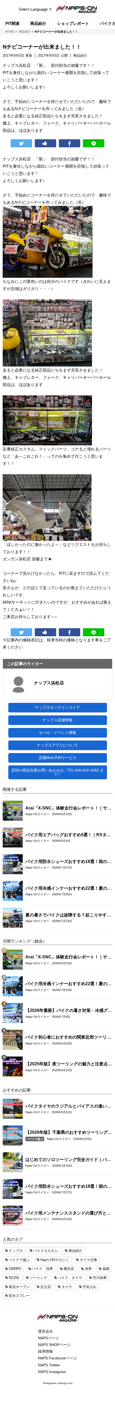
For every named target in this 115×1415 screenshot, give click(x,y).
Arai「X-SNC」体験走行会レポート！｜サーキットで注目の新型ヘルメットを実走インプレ (68, 808)
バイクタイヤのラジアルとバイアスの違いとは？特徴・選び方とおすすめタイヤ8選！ (68, 1106)
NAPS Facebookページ (57, 1358)
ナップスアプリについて (57, 745)
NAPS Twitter (49, 1365)
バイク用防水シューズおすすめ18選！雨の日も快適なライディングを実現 (68, 862)
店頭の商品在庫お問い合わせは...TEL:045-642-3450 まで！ (57, 772)
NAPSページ (48, 1338)
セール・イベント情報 (57, 732)
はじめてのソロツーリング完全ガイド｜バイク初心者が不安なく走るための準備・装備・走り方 (68, 1160)
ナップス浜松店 (49, 683)
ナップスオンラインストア (57, 707)
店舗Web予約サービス (57, 757)
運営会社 (45, 1331)
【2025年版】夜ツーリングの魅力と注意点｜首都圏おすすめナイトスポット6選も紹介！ (68, 1064)
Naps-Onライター (37, 814)
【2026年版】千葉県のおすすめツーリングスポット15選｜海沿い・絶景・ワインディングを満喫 (68, 1132)
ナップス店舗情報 (57, 720)
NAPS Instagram (52, 1372)
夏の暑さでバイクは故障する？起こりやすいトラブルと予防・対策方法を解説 (68, 915)
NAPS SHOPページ (54, 1345)
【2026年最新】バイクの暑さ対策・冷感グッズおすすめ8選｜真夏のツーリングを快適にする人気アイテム (68, 1010)
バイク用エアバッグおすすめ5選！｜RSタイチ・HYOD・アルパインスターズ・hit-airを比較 (68, 835)
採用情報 (45, 1351)
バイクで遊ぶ (35, 1139)
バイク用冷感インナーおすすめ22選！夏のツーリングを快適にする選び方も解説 (68, 888)
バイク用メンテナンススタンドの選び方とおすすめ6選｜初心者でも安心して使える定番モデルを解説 (68, 1213)
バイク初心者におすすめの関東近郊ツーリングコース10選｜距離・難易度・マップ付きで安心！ (68, 1037)
